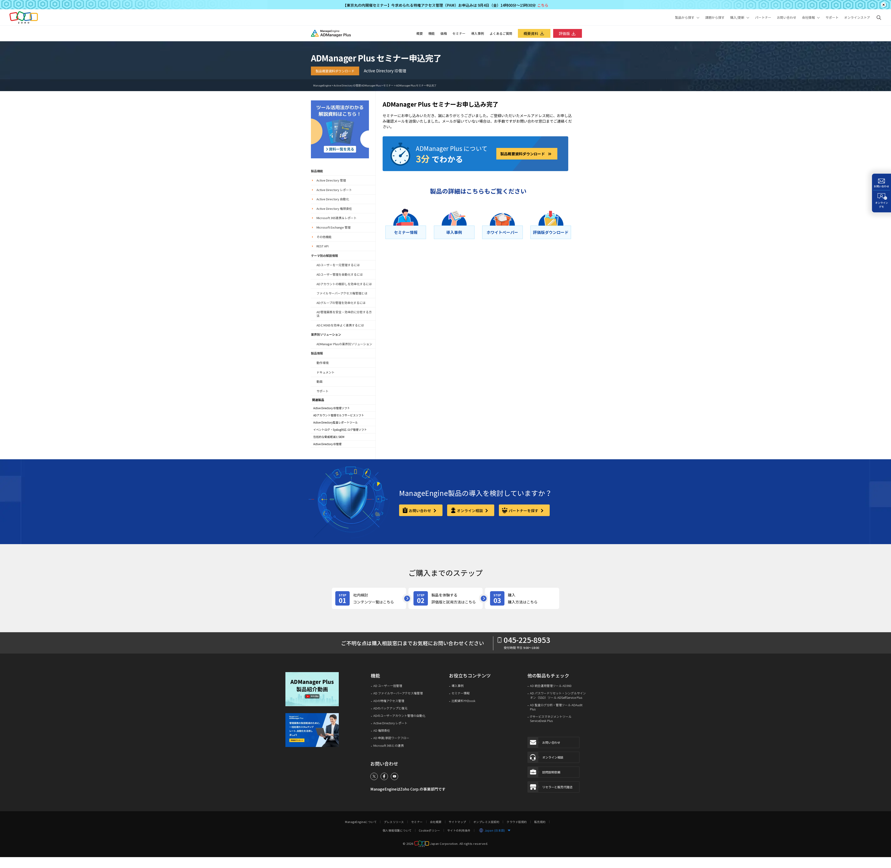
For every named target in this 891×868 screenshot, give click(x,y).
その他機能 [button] (324, 237)
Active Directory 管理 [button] (331, 180)
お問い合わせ (786, 17)
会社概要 (436, 821)
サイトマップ (457, 821)
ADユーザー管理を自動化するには (339, 274)
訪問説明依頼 (551, 772)
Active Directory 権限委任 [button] (334, 208)
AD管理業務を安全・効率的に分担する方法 (344, 314)
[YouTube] (394, 776)
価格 (443, 33)
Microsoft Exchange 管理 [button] (333, 227)
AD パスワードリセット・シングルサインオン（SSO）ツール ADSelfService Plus (558, 695)
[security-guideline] (340, 128)
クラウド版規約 (517, 821)
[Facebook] (384, 776)
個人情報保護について (397, 830)
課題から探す (715, 17)
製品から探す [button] (684, 17)
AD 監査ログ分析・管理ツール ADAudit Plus (556, 707)
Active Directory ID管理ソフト (331, 408)
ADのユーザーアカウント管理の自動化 (399, 716)
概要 (419, 33)
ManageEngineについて (361, 821)
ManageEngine (322, 85)
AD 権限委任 (381, 730)
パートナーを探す (524, 510)
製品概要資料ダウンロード (335, 71)
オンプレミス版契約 (486, 821)
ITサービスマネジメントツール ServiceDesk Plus (550, 719)
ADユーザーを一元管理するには (338, 265)
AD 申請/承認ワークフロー (391, 738)
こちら (542, 5)
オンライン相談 (470, 510)
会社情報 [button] (808, 17)
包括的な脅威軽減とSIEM (328, 437)
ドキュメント (325, 372)
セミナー (458, 33)
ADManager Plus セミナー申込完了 (416, 85)
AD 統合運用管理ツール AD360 (550, 686)
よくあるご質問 (501, 33)
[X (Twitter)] (374, 776)
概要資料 (530, 33)
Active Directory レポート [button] (334, 190)
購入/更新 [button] (737, 17)
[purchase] (522, 598)
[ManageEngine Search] (879, 17)
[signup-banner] (315, 730)
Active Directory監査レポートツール (335, 422)
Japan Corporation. (444, 843)
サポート (832, 17)
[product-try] (445, 598)
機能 (431, 33)
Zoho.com (23, 17)
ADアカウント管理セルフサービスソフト (338, 415)
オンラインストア (857, 17)
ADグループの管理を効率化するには (340, 302)
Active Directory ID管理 (327, 444)
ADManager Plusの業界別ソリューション (344, 344)
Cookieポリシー (429, 830)
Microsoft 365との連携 (388, 746)
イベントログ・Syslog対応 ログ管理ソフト (340, 430)
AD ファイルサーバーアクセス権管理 (398, 693)
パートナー (763, 17)
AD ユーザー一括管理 (387, 686)
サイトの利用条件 (459, 830)
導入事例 (477, 33)
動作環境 (322, 363)
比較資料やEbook (463, 701)
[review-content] (369, 598)
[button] (315, 689)
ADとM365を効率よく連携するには (340, 325)
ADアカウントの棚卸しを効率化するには (344, 284)
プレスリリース (394, 821)
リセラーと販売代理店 (557, 787)
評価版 (564, 33)
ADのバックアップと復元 (390, 708)
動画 (319, 381)
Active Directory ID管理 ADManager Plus (357, 85)
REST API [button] (322, 246)
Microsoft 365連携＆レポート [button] (336, 218)
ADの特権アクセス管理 (388, 701)
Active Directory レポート (390, 723)
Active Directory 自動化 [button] (332, 199)
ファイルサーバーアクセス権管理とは (341, 293)
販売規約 (540, 821)
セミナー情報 (461, 693)
